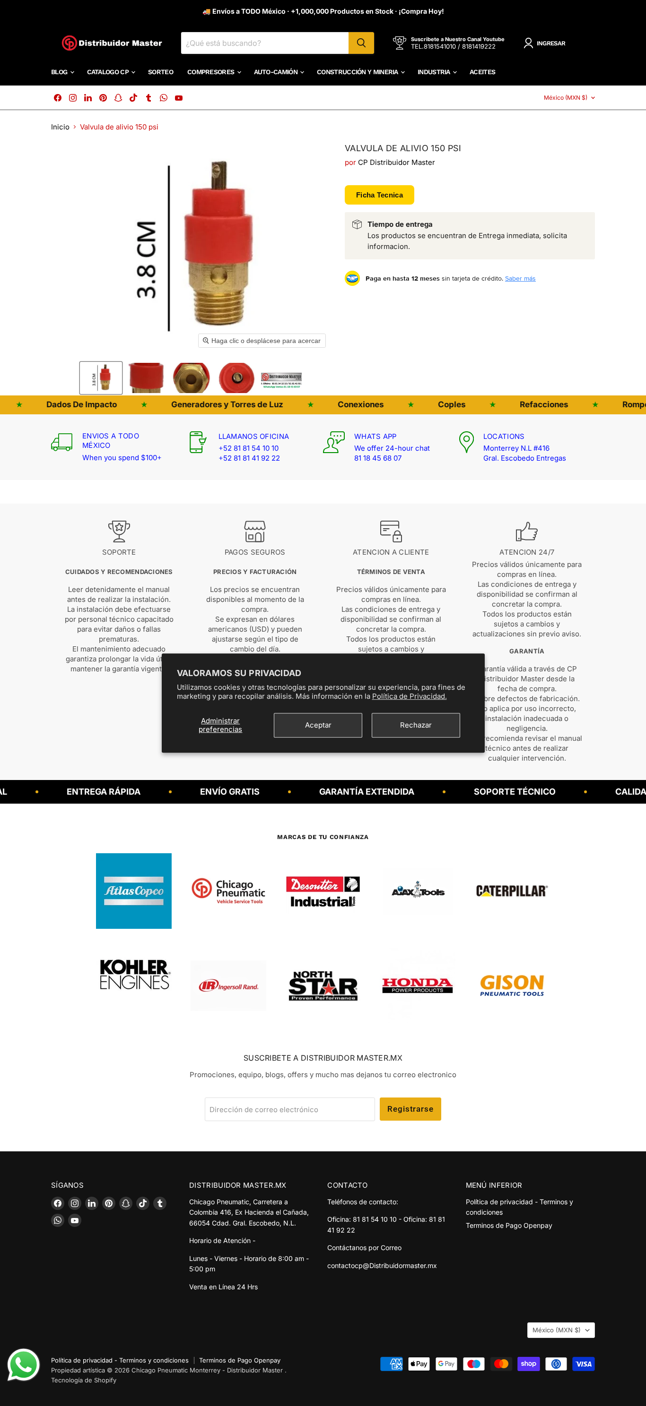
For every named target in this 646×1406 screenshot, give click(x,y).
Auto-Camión (276, 72)
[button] (101, 378)
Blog (60, 72)
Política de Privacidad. (409, 696)
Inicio (60, 127)
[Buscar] (361, 43)
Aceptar (318, 724)
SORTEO (160, 72)
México (565, 97)
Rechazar (416, 724)
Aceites (482, 72)
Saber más (520, 278)
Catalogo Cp (109, 72)
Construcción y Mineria (358, 72)
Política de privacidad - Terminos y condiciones (120, 1360)
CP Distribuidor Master (396, 162)
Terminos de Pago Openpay (509, 1225)
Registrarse (410, 1109)
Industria (435, 72)
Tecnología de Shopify (83, 1380)
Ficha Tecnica (379, 195)
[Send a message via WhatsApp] (24, 1365)
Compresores (211, 72)
